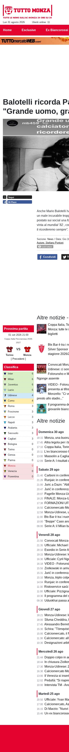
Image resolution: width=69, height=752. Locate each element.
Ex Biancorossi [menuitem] (57, 30)
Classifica (11, 367)
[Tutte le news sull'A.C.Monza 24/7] (27, 11)
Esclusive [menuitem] (29, 30)
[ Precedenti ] (18, 358)
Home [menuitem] (7, 30)
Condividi (49, 256)
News (50, 239)
